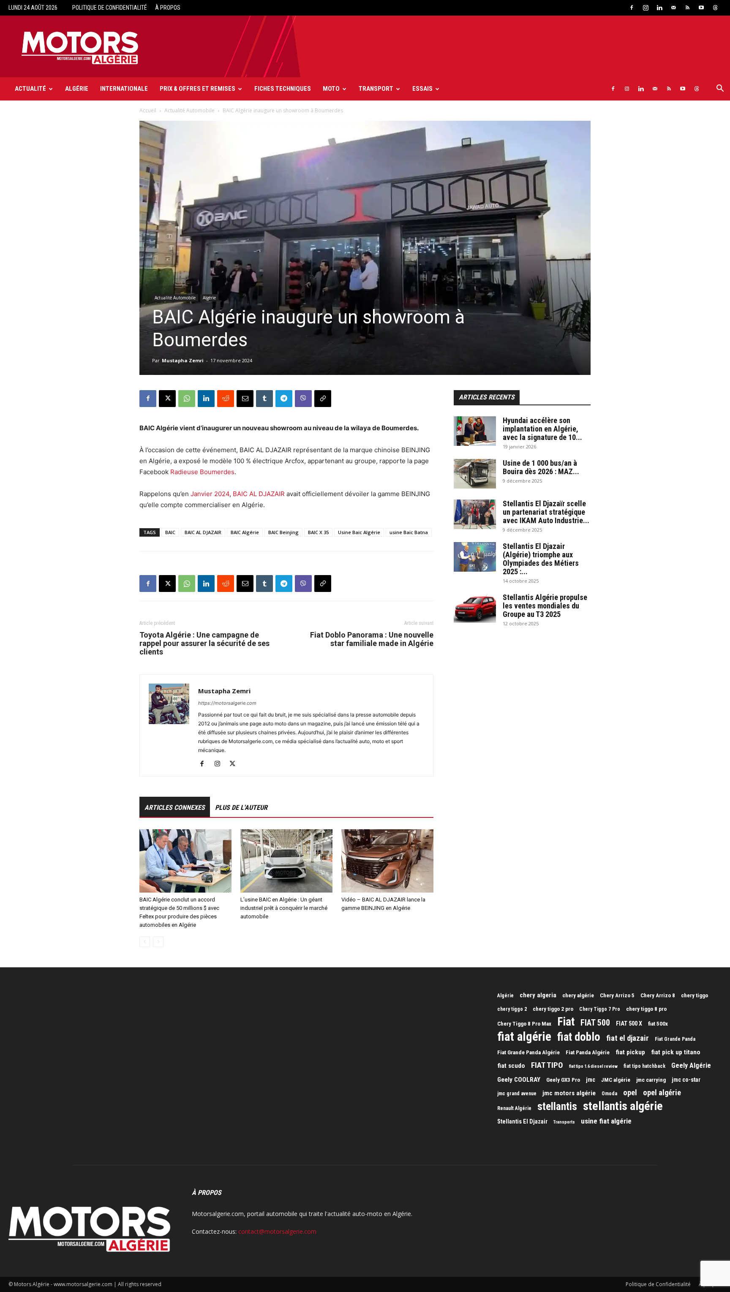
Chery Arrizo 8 (657, 995)
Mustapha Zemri (183, 360)
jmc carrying (651, 1080)
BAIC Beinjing (283, 532)
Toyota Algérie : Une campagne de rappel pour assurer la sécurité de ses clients (204, 643)
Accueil (147, 110)
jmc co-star (686, 1079)
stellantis (557, 1106)
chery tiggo (694, 995)
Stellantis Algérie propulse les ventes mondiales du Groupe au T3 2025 (545, 606)
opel (630, 1092)
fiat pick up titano (675, 1052)
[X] (167, 398)
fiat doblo (578, 1037)
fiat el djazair (627, 1038)
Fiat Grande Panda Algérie (528, 1052)
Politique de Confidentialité (109, 7)
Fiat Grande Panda (675, 1039)
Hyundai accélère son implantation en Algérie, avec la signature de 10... (542, 429)
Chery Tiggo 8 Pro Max (524, 1024)
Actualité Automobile (189, 110)
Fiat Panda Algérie (588, 1052)
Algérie (76, 88)
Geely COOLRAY (518, 1079)
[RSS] (687, 7)
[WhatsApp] (186, 398)
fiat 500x (658, 1024)
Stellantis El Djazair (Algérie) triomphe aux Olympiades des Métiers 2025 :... (541, 559)
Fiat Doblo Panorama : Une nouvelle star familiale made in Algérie (371, 639)
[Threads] (715, 7)
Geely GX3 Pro (563, 1080)
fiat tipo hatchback (644, 1066)
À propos (167, 7)
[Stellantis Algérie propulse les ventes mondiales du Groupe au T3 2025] (475, 608)
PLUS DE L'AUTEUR (241, 807)
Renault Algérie (514, 1108)
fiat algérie (524, 1036)
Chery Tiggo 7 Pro (599, 1009)
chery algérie (578, 995)
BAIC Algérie (245, 532)
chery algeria (538, 995)
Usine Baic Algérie (359, 532)
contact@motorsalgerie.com (277, 1231)
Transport (376, 88)
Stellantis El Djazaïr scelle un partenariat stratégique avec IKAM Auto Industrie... (546, 512)
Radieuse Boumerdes (202, 472)
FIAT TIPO (547, 1065)
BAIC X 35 (318, 532)
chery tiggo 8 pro (646, 1009)
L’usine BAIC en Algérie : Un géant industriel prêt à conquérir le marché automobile (283, 908)
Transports (564, 1122)
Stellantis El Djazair (522, 1121)
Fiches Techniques (282, 88)
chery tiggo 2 (512, 1009)
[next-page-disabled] (158, 941)
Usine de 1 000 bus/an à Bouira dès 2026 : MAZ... (541, 467)
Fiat (566, 1022)
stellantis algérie (623, 1106)
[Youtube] (701, 7)
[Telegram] (283, 398)
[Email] (245, 398)
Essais (422, 88)
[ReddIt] (225, 398)
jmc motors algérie (569, 1093)
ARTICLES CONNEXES (174, 807)
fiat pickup (630, 1052)
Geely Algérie (691, 1065)
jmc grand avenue (517, 1094)
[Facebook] (631, 7)
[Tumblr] (264, 398)
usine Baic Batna (409, 532)
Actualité (30, 88)
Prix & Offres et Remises (197, 88)
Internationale (124, 88)
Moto (331, 88)
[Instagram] (645, 7)
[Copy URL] (322, 398)
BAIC (170, 532)
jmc (590, 1079)
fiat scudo (511, 1065)
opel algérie (662, 1092)
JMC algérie (615, 1080)
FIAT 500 (595, 1022)
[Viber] (303, 398)
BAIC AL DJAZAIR (259, 494)
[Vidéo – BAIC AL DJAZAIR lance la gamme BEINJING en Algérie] (387, 861)
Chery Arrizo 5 (617, 995)
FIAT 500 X (629, 1023)
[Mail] (673, 7)
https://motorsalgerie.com (227, 703)
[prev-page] (144, 941)
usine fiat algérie (606, 1121)
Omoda (609, 1094)
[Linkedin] (659, 7)
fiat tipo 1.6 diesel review (593, 1066)
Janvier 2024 (210, 494)
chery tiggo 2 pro (553, 1009)
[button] (720, 89)
